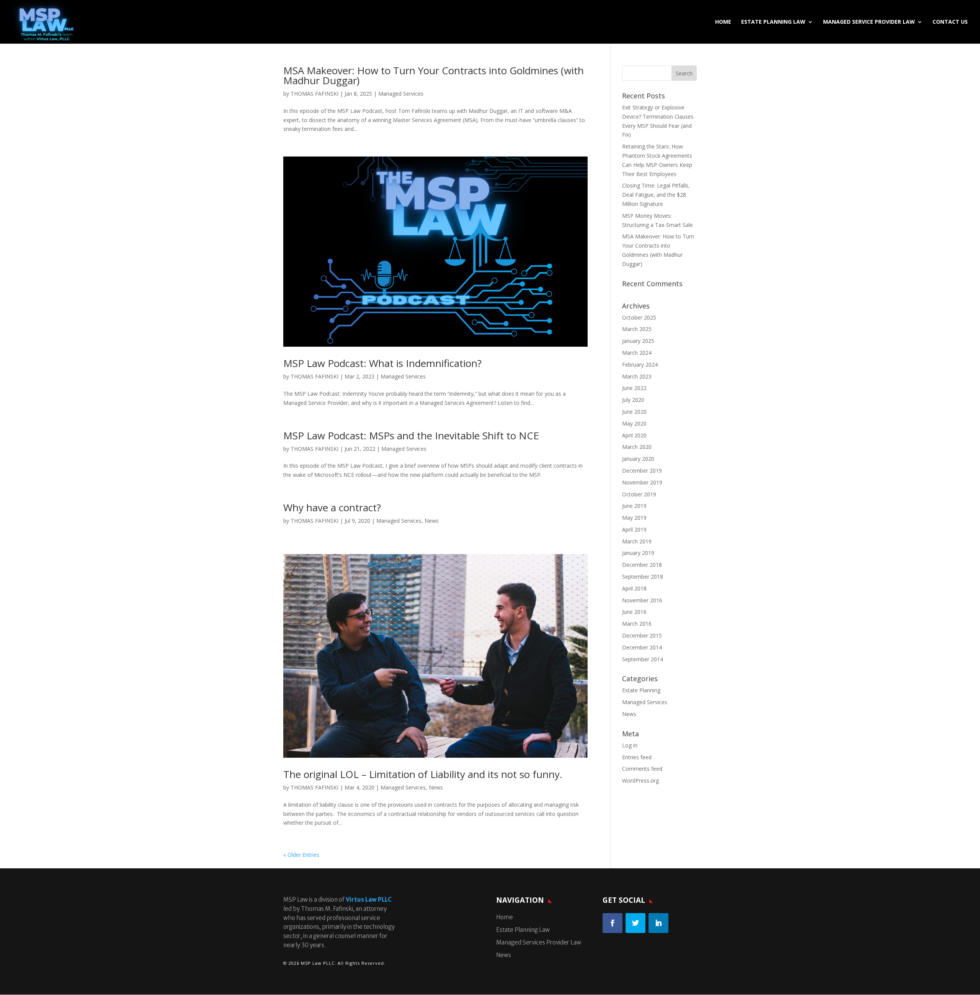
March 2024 (637, 352)
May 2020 (634, 423)
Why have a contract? (332, 507)
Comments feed (642, 768)
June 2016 (634, 611)
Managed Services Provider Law (538, 942)
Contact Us (950, 22)
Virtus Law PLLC (369, 899)
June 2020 (634, 411)
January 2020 (638, 458)
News (432, 520)
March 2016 (637, 623)
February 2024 (640, 364)
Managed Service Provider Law (869, 22)
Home (723, 22)
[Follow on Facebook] (612, 923)
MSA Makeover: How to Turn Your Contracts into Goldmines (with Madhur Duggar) (433, 75)
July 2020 (633, 399)
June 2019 (634, 505)
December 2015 (642, 635)
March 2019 (637, 541)
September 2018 (642, 576)
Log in (629, 745)
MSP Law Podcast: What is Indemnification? (382, 363)
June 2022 (634, 387)
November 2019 (642, 482)
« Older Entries (301, 854)
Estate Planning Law (773, 22)
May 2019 (634, 517)
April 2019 (634, 529)
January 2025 (638, 340)
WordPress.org (640, 780)
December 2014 (642, 647)
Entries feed (637, 757)
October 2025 (639, 317)
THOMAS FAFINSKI (314, 93)
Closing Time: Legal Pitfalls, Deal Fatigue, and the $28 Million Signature (656, 194)
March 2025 (637, 329)
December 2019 (642, 470)
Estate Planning (641, 690)
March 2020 (637, 446)
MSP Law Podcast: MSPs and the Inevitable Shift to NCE (411, 435)
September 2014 (642, 659)
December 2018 (642, 564)
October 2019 (639, 494)
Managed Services (400, 93)
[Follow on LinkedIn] (658, 923)
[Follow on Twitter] (635, 923)
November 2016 (642, 600)
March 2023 (637, 376)
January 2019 (638, 552)
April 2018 (634, 588)
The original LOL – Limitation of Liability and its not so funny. (422, 774)
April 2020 (634, 435)
